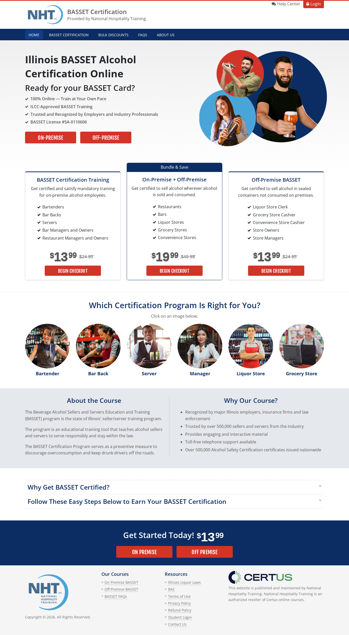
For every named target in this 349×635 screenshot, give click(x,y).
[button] (174, 487)
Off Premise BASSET (121, 589)
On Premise (144, 552)
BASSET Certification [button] (69, 34)
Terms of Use (179, 596)
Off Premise (204, 552)
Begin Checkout (73, 271)
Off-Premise (105, 137)
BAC (171, 589)
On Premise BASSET (121, 582)
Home (34, 34)
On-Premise (50, 137)
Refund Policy (179, 610)
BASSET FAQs (115, 596)
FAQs (142, 34)
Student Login (180, 617)
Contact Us (177, 624)
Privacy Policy (179, 603)
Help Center (288, 4)
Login (315, 4)
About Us (166, 34)
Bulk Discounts (113, 34)
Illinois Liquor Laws (184, 582)
